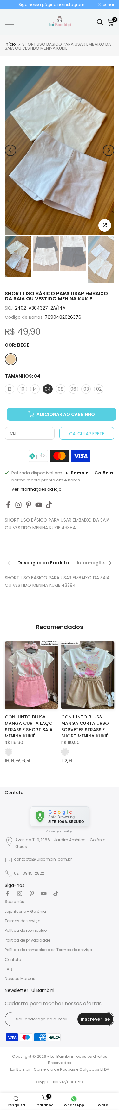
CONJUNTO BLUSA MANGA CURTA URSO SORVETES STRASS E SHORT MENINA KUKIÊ (85, 726)
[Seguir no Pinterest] (28, 504)
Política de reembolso (26, 930)
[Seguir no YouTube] (38, 504)
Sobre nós (14, 901)
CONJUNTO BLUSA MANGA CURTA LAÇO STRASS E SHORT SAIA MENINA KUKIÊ (29, 726)
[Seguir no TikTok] (48, 504)
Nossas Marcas (20, 978)
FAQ (8, 969)
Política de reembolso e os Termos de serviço (48, 949)
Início (10, 44)
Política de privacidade (27, 940)
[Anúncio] (51, 5)
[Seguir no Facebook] (8, 504)
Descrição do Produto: (43, 563)
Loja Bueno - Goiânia (25, 911)
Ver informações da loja (36, 489)
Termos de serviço (22, 921)
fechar (107, 5)
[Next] (108, 150)
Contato (13, 959)
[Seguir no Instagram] (18, 504)
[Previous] (10, 150)
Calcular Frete (86, 433)
